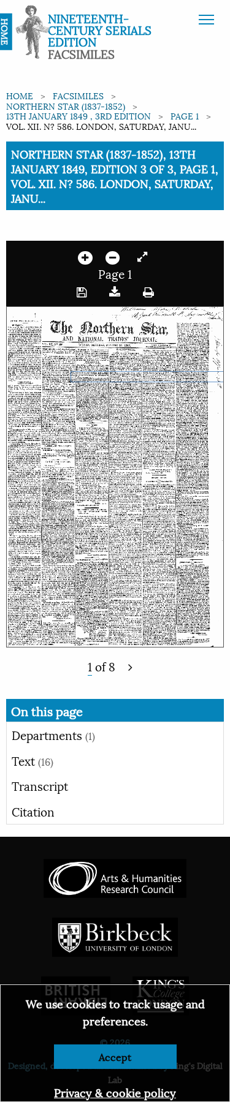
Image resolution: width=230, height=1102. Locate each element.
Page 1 (185, 115)
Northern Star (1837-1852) (65, 105)
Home (19, 95)
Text (32, 760)
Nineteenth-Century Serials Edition (99, 29)
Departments (53, 734)
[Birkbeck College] (115, 935)
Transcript (40, 785)
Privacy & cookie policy (115, 1092)
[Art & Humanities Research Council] (115, 876)
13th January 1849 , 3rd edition (78, 115)
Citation (33, 811)
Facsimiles (78, 95)
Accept (115, 1056)
